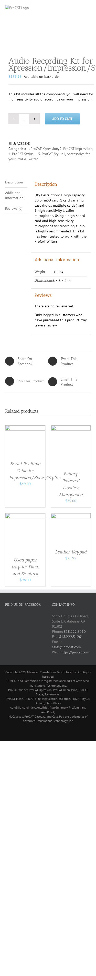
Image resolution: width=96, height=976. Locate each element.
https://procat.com (74, 652)
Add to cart (62, 118)
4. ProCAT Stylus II (22, 154)
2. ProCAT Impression (76, 148)
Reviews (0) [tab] (14, 208)
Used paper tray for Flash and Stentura (25, 567)
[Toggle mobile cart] (80, 8)
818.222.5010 (75, 631)
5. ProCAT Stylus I (51, 154)
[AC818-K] (48, 39)
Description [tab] (14, 182)
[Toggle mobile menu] (89, 8)
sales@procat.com (66, 647)
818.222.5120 (70, 636)
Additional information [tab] (14, 195)
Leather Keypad (71, 552)
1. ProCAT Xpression (42, 148)
